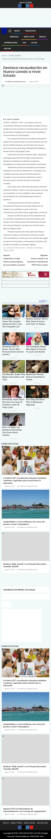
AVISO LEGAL (29, 823)
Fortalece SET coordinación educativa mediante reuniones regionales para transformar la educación (24, 480)
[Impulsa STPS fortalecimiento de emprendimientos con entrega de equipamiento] (25, 791)
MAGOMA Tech (37, 836)
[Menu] (9, 31)
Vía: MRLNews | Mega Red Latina (15, 81)
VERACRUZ (14, 37)
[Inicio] (4, 30)
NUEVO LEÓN (29, 37)
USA (24, 42)
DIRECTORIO (16, 823)
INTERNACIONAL (11, 42)
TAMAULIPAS (30, 31)
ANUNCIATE (42, 823)
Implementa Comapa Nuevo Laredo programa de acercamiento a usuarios (14, 260)
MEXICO (42, 37)
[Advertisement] (25, 294)
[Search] (47, 31)
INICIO (17, 31)
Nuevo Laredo (9, 250)
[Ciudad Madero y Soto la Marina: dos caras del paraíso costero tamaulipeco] (25, 504)
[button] (9, 31)
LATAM (34, 42)
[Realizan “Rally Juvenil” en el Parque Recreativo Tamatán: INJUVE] (25, 546)
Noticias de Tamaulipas (35, 248)
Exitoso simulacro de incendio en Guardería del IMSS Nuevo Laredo (37, 260)
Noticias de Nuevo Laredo (16, 248)
